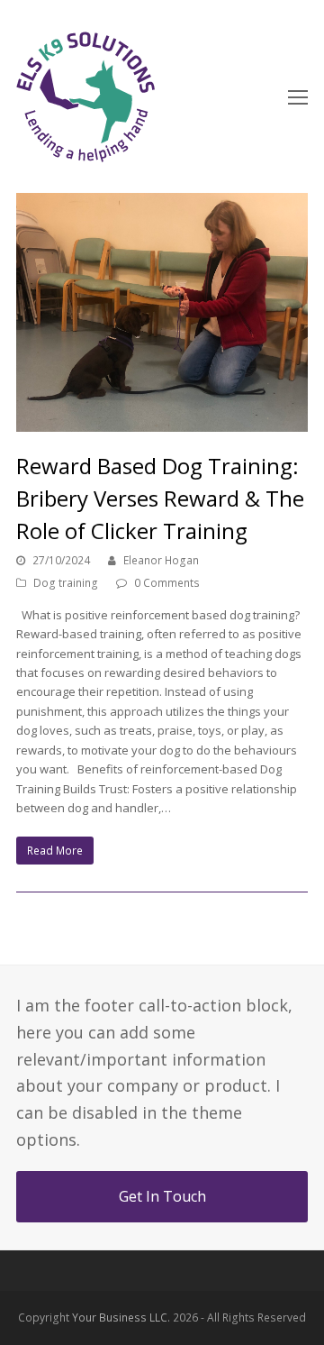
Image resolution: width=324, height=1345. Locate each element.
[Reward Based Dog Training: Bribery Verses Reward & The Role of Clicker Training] (162, 312)
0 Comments (167, 582)
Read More (55, 850)
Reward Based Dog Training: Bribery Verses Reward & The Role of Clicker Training (160, 498)
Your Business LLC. (121, 1317)
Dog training (65, 582)
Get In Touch (162, 1196)
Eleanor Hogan (161, 560)
